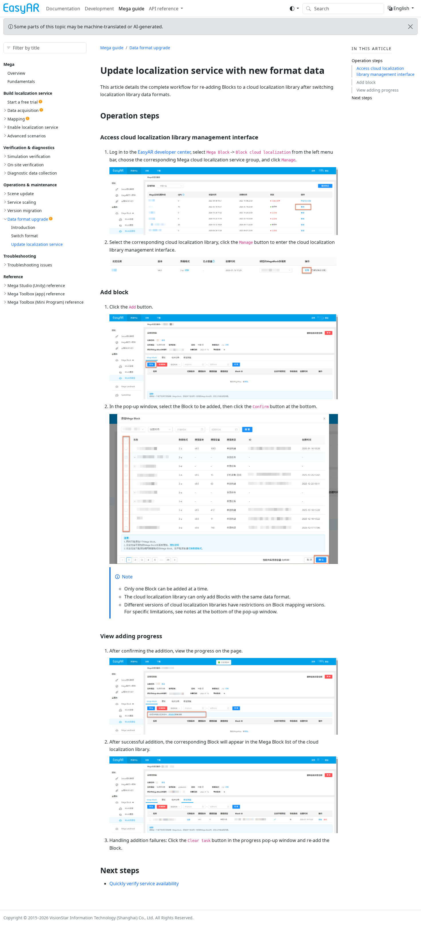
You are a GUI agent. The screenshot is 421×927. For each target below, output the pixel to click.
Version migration (24, 210)
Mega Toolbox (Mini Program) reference (45, 302)
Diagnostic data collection (32, 173)
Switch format (24, 235)
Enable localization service (32, 127)
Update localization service (37, 244)
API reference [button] (163, 8)
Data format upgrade (27, 219)
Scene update (20, 193)
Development (99, 8)
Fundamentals (21, 81)
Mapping (16, 119)
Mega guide (131, 8)
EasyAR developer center (164, 152)
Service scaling (21, 202)
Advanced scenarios (26, 136)
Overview (16, 73)
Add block (366, 82)
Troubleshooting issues (29, 265)
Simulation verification (28, 156)
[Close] (410, 27)
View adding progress (378, 90)
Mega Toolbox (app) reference (36, 294)
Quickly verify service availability (144, 883)
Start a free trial (22, 102)
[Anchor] (164, 115)
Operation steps (367, 60)
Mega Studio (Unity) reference (36, 285)
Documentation (63, 8)
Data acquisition (23, 110)
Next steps (362, 97)
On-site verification (25, 164)
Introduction (23, 227)
